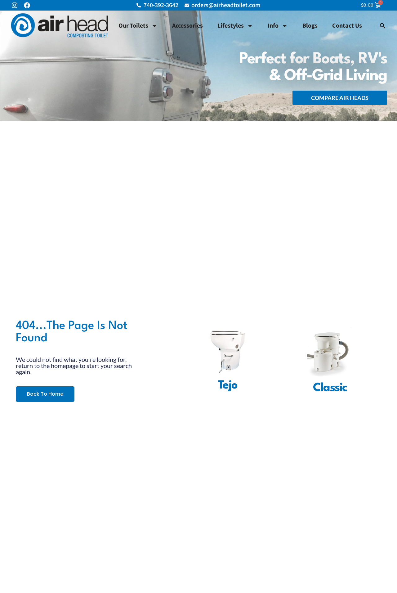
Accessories (187, 25)
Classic (330, 388)
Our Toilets (133, 25)
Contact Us (347, 25)
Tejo (228, 385)
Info (273, 25)
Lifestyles (230, 25)
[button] (382, 26)
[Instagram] (14, 5)
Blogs (310, 25)
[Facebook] (27, 5)
